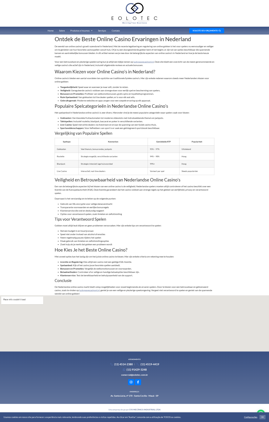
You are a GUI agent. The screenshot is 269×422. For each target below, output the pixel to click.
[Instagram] (131, 382)
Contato (116, 30)
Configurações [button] (250, 417)
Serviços (102, 30)
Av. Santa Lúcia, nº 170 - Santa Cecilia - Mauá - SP (134, 395)
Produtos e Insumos (80, 30)
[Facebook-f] (138, 382)
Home (51, 30)
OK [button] (262, 417)
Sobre (62, 30)
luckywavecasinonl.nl (144, 61)
